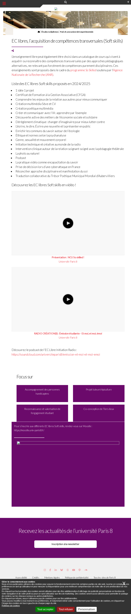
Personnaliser (86, 609)
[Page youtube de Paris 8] (73, 570)
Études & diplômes (49, 31)
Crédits (35, 577)
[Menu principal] (4, 3)
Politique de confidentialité (77, 577)
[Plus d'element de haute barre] (128, 2)
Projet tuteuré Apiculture (99, 389)
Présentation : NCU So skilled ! (68, 257)
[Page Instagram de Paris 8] (45, 570)
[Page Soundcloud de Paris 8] (85, 570)
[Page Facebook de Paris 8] (50, 570)
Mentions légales (52, 577)
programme (83, 70)
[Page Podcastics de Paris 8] (79, 570)
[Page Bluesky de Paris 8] (61, 570)
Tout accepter (45, 609)
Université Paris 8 (68, 261)
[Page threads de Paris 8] (68, 570)
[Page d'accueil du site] (39, 31)
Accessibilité (21, 577)
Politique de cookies (11, 605)
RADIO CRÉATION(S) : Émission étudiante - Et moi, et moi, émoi (68, 333)
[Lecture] (68, 223)
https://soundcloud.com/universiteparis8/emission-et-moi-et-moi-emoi (56, 354)
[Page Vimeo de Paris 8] (56, 570)
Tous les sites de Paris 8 (105, 577)
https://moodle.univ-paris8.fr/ (29, 430)
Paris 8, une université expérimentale (76, 31)
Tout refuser (66, 609)
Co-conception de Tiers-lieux (98, 409)
